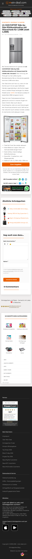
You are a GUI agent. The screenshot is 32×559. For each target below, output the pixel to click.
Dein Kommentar (9, 241)
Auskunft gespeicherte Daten (11, 491)
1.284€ (12, 93)
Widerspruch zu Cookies (9, 484)
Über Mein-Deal (7, 439)
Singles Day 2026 (7, 456)
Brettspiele (7, 376)
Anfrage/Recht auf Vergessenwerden (13, 488)
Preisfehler (26, 510)
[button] (5, 244)
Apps (5, 366)
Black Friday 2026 (7, 453)
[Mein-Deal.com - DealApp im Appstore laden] (6, 528)
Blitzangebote (7, 373)
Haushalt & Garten (17, 22)
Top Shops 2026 (7, 450)
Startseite (6, 22)
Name (5, 261)
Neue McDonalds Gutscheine (11, 466)
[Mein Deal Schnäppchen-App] (15, 528)
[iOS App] (20, 183)
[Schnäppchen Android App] (26, 183)
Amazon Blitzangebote (9, 446)
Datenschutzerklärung (9, 478)
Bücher (6, 380)
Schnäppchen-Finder (8, 443)
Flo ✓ (3, 34)
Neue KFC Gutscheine (8, 463)
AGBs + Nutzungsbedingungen (11, 481)
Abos (5, 359)
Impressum (5, 436)
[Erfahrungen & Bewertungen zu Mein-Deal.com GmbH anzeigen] (10, 413)
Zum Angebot (15, 164)
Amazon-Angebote (8, 363)
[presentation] (5, 244)
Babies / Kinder (7, 369)
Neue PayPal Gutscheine (9, 460)
